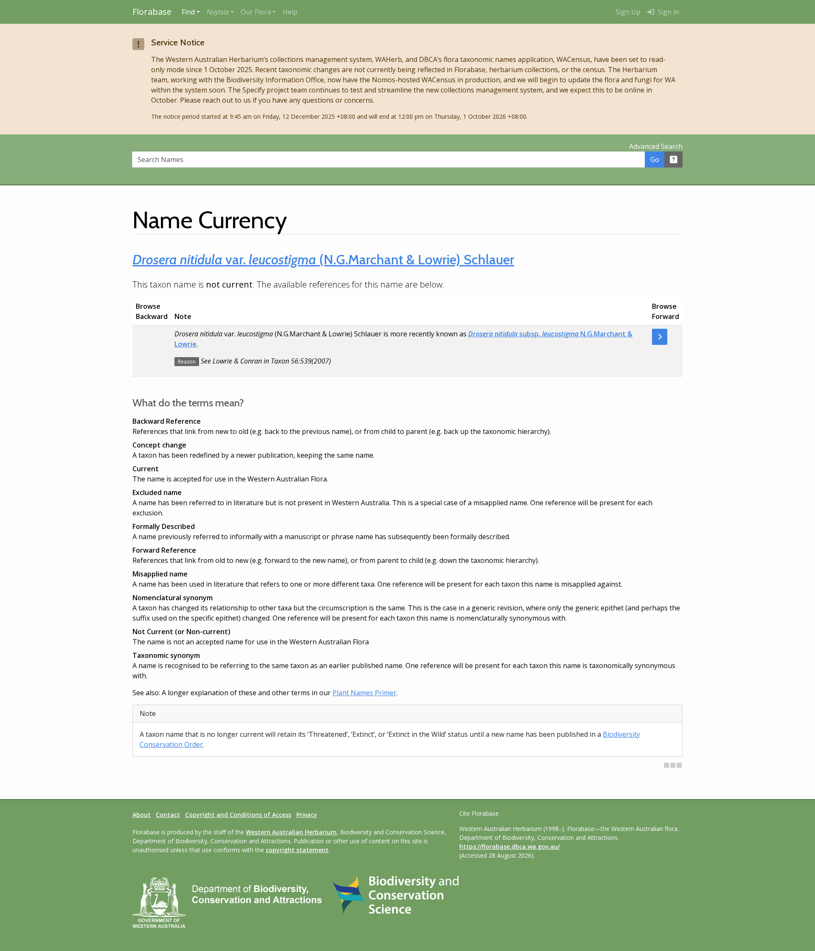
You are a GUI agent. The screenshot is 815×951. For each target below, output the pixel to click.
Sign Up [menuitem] (628, 12)
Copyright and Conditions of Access (238, 815)
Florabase (151, 11)
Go (654, 159)
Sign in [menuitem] (667, 12)
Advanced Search (656, 146)
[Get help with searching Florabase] (673, 159)
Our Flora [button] (256, 12)
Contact (168, 815)
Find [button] (188, 12)
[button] (220, 11)
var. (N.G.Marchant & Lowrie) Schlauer (323, 259)
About (141, 815)
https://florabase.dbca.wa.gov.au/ (509, 846)
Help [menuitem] (290, 12)
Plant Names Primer (364, 692)
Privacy (306, 815)
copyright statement (297, 850)
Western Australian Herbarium (291, 832)
